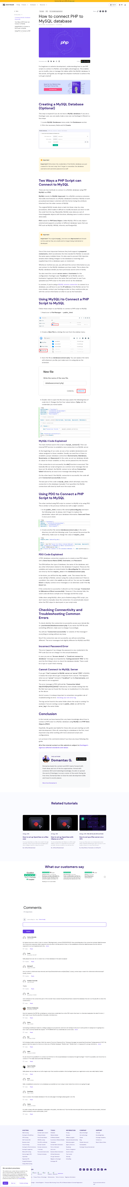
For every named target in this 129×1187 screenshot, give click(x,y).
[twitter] (91, 1169)
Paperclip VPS (25, 1159)
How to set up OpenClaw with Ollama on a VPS (62, 838)
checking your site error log (66, 698)
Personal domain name (43, 1151)
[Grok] (56, 61)
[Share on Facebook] (103, 11)
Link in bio (53, 1149)
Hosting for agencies (27, 1149)
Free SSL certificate (42, 1142)
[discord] (105, 1169)
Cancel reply (42, 919)
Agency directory (70, 1144)
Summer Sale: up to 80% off (64, 1)
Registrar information (70, 1177)
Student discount (84, 1142)
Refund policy (51, 1177)
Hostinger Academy (101, 1137)
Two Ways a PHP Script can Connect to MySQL (22, 23)
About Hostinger (84, 1132)
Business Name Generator (57, 1151)
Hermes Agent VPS (27, 1154)
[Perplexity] (59, 61)
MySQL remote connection (67, 284)
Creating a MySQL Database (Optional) (22, 18)
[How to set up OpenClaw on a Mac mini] (36, 823)
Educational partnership (72, 1140)
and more (60, 1173)
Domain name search (43, 1132)
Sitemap (68, 1156)
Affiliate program (70, 1137)
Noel (37, 919)
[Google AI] (54, 61)
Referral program (70, 1142)
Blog (81, 1140)
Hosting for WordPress (27, 1135)
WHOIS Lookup (41, 1140)
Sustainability (83, 1144)
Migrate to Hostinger (56, 1159)
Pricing (18, 4)
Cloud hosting (25, 1144)
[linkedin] (80, 1169)
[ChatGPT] (48, 61)
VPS (47, 11)
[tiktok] (102, 1169)
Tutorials (42, 11)
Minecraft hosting (26, 1151)
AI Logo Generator (55, 1156)
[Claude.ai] (51, 61)
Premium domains (42, 1154)
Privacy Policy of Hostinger (40, 1177)
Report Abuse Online (101, 1142)
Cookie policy (22, 1178)
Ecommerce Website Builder (57, 1140)
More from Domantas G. (50, 783)
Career (81, 1137)
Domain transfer (42, 1144)
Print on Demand (55, 1147)
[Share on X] (100, 11)
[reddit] (98, 1169)
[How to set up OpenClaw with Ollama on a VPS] (64, 823)
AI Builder (53, 1132)
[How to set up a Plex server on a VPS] (92, 823)
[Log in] (125, 5)
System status (69, 1151)
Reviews (68, 1135)
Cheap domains (41, 1135)
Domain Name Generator (57, 1144)
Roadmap (68, 1147)
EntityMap (68, 1159)
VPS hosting (25, 1137)
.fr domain (40, 1149)
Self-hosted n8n (26, 1140)
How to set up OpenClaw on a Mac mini (35, 838)
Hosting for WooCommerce (29, 1147)
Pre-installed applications (56, 11)
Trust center (69, 1154)
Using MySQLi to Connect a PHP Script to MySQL (22, 27)
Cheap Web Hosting (27, 1163)
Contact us (98, 1140)
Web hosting (25, 1132)
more (47, 946)
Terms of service (60, 1177)
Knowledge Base (100, 1135)
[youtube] (94, 1169)
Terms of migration (70, 1149)
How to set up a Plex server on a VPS (91, 838)
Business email (25, 1142)
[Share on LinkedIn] (106, 11)
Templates (53, 1142)
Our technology (83, 1135)
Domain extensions (42, 1147)
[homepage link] (8, 5)
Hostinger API (54, 1161)
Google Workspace (27, 1161)
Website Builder (54, 1135)
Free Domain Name (42, 1137)
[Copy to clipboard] (98, 11)
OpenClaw (24, 1156)
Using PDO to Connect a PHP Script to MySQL (22, 32)
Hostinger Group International (87, 1147)
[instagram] (87, 1169)
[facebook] (84, 1169)
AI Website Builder (55, 1137)
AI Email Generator (55, 1154)
